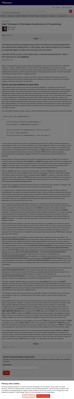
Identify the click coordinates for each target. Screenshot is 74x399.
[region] (37, 390)
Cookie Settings (28, 396)
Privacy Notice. (50, 392)
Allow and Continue (43, 396)
